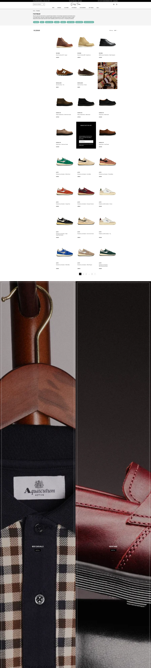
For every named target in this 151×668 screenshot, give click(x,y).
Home (34, 10)
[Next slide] (72, 42)
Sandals (63, 22)
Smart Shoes (71, 22)
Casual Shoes (49, 22)
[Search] (43, 4)
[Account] (111, 4)
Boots (42, 22)
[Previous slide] (57, 42)
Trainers (36, 22)
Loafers (57, 22)
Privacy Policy (81, 145)
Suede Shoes (79, 22)
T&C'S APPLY (115, 0)
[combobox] (38, 4)
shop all (38, 550)
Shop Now (107, 85)
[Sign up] (92, 141)
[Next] (95, 274)
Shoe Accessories (89, 22)
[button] (115, 30)
